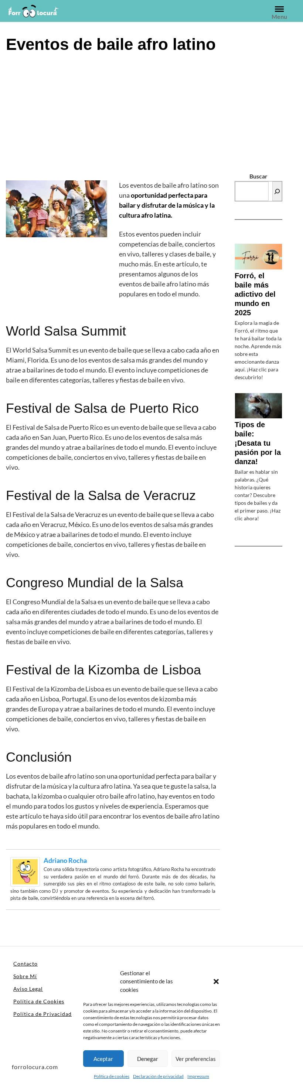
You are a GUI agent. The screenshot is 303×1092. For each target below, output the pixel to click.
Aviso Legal (28, 989)
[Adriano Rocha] (25, 870)
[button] (216, 981)
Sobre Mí (25, 976)
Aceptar (103, 1058)
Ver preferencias (196, 1058)
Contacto (25, 963)
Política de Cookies (38, 1001)
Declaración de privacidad (158, 1076)
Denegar (147, 1058)
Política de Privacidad (42, 1014)
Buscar (258, 176)
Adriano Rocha (65, 860)
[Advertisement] (151, 115)
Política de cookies (111, 1076)
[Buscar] (277, 191)
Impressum (198, 1076)
